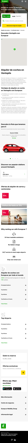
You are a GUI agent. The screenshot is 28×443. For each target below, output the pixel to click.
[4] (18, 159)
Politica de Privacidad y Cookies (8, 435)
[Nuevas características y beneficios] (23, 373)
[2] (13, 159)
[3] (15, 159)
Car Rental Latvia (15, 30)
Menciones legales (12, 434)
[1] (10, 159)
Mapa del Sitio (4, 434)
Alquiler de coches (5, 30)
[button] (14, 49)
